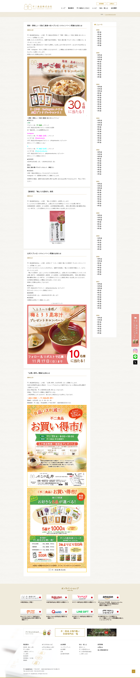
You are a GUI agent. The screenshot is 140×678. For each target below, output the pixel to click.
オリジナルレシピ (47, 644)
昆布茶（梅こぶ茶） (28, 647)
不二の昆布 (26, 649)
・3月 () (98, 74)
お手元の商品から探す (48, 647)
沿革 (61, 651)
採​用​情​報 (101, 3)
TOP (102, 14)
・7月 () (98, 34)
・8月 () (98, 32)
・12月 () (99, 55)
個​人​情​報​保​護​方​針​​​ (103, 650)
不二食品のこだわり (83, 8)
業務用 (25, 660)
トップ (63, 8)
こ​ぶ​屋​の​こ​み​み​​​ (83, 653)
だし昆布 (25, 653)
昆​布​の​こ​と (82, 647)
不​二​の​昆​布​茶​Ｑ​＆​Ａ (84, 649)
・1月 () (98, 45)
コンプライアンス (65, 647)
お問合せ (112, 3)
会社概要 (114, 8)
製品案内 (71, 8)
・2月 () (98, 43)
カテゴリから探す (47, 649)
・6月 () (98, 36)
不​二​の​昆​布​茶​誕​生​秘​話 (85, 651)
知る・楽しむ (104, 8)
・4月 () (98, 41)
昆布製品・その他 (28, 658)
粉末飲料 (25, 656)
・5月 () (98, 38)
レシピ (94, 8)
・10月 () (99, 59)
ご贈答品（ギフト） (28, 651)
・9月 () (98, 61)
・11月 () (99, 57)
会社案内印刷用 (64, 653)
